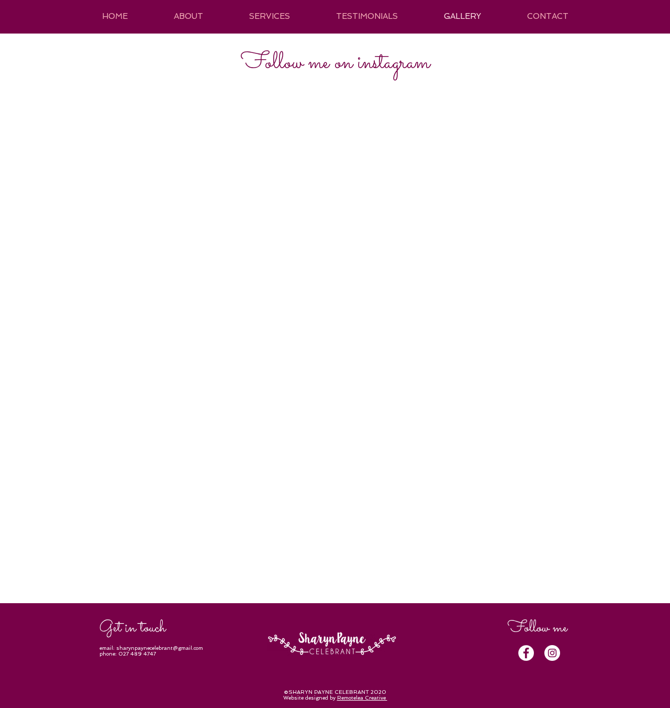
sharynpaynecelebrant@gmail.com (159, 648)
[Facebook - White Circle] (526, 653)
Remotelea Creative (362, 698)
